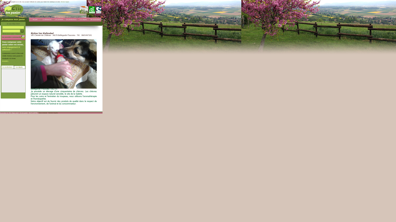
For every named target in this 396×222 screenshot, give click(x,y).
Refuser (7, 3)
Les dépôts (83, 19)
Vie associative (95, 19)
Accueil (35, 19)
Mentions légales (65, 1)
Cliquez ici (18, 34)
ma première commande (11, 37)
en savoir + (5, 61)
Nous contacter (43, 113)
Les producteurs (71, 19)
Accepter (2, 3)
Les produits (59, 19)
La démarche (47, 19)
